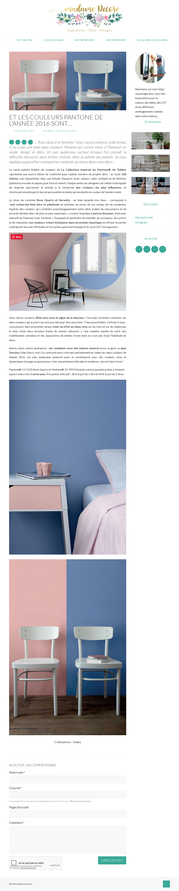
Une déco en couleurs (65, 130)
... (157, 116)
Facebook (138, 249)
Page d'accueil (18, 807)
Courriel (15, 788)
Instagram (146, 249)
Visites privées (116, 40)
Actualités (24, 40)
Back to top (166, 883)
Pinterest (154, 249)
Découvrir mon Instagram (144, 220)
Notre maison (84, 40)
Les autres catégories (152, 40)
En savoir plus (153, 121)
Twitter (162, 249)
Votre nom (17, 772)
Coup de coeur (53, 40)
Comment (16, 822)
